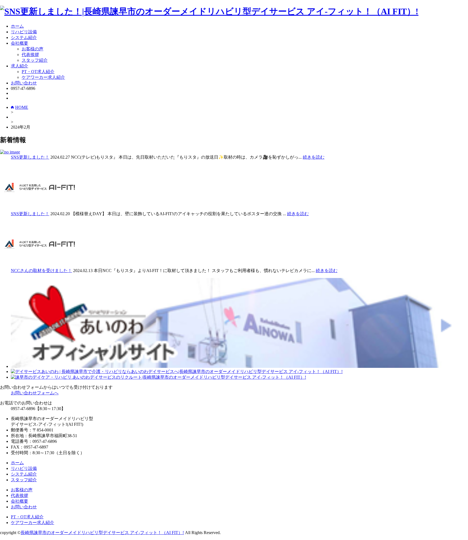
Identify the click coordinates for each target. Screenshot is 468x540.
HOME (21, 107)
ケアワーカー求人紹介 (43, 77)
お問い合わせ (24, 83)
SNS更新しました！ (30, 157)
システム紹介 (24, 37)
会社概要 (19, 43)
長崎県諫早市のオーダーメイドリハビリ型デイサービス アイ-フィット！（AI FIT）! (102, 532)
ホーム (17, 26)
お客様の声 (32, 49)
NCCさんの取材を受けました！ (41, 270)
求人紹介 (19, 66)
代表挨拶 (30, 54)
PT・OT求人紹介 (38, 71)
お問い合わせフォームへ (34, 393)
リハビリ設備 (24, 32)
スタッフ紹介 (35, 60)
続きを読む (313, 157)
